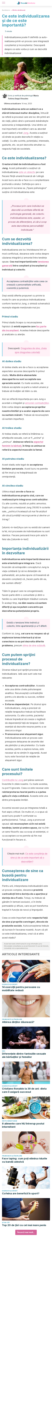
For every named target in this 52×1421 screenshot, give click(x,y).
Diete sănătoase (9, 1121)
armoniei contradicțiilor (37, 403)
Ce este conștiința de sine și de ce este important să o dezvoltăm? (28, 857)
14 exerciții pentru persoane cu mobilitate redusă (21, 989)
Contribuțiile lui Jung (12, 780)
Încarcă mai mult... (26, 1232)
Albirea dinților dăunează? (18, 1022)
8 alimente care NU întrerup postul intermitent (23, 1125)
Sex (3, 1051)
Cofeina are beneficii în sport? (20, 1193)
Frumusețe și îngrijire (12, 1019)
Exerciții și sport (10, 984)
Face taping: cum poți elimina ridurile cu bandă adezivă (24, 1160)
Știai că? (6, 1222)
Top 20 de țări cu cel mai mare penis (24, 1225)
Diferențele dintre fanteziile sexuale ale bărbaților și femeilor (24, 1055)
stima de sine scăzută (34, 645)
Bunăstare (6, 10)
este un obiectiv (27, 172)
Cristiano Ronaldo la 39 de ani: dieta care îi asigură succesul (24, 1090)
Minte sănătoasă (18, 10)
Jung (25, 133)
